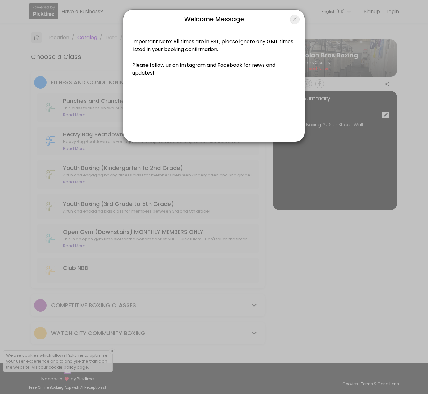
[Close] (295, 19)
